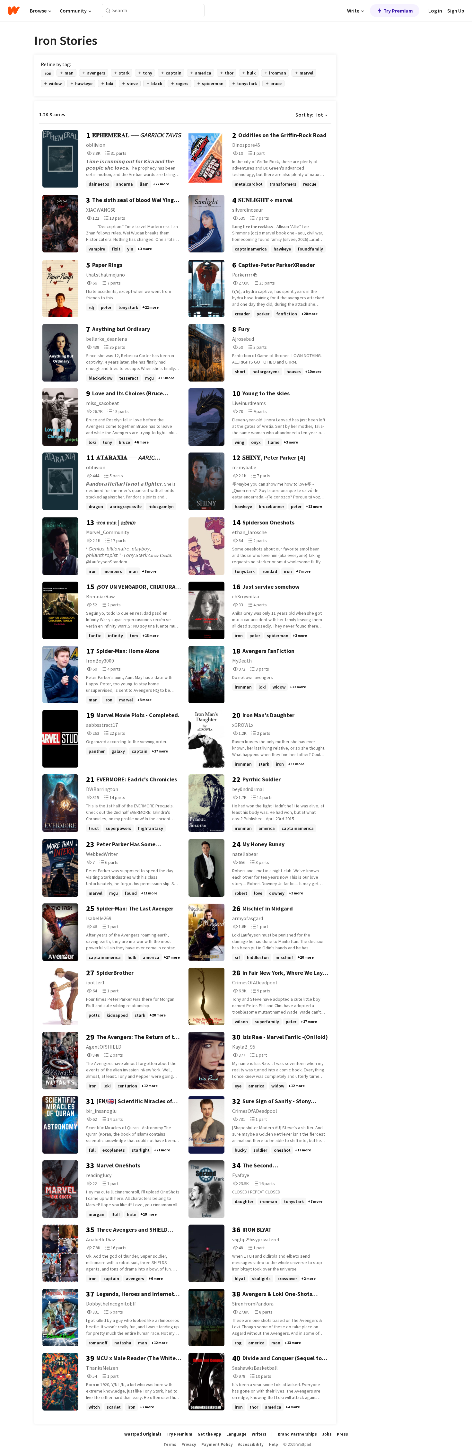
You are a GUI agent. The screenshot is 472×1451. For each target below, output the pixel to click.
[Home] (14, 10)
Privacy (188, 1444)
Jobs (327, 1434)
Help (273, 1444)
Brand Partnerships (297, 1434)
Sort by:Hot (309, 114)
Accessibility (251, 1444)
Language (236, 1434)
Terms (169, 1444)
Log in (435, 10)
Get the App (209, 1434)
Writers (259, 1434)
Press (342, 1434)
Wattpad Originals (143, 1434)
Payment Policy (217, 1444)
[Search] (108, 11)
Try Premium (398, 10)
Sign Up (455, 10)
